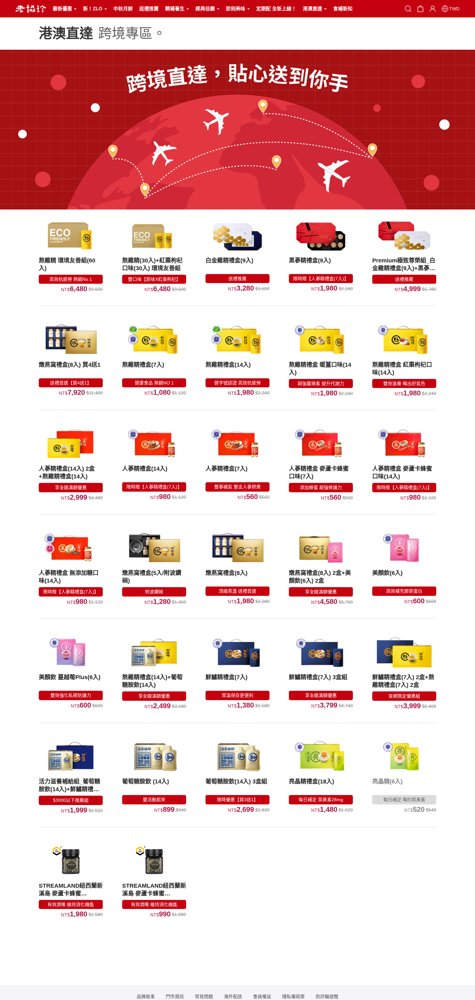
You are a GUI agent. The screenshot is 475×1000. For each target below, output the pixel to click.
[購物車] (420, 8)
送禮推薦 (149, 8)
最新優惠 (63, 8)
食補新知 (343, 8)
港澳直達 (313, 8)
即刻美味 (236, 8)
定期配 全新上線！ (276, 8)
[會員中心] (433, 9)
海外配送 (233, 996)
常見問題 (204, 996)
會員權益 (262, 996)
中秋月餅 (123, 8)
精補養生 (175, 8)
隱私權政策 (293, 996)
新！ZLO (93, 8)
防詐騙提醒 (327, 996)
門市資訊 (175, 996)
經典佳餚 (205, 8)
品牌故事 (146, 996)
